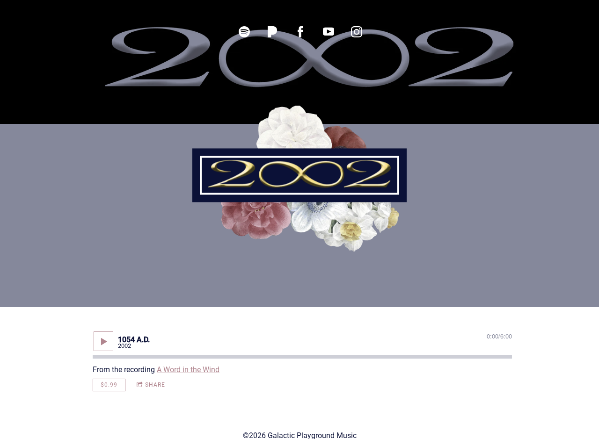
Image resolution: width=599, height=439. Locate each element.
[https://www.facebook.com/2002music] (300, 31)
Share (155, 384)
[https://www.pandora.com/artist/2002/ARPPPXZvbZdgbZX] (272, 31)
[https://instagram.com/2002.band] (356, 31)
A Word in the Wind (188, 369)
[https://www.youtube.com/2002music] (328, 31)
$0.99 (109, 384)
